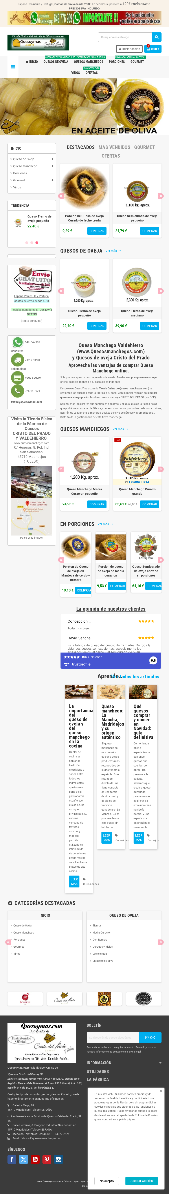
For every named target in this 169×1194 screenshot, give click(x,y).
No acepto (107, 1181)
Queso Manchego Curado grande (137, 491)
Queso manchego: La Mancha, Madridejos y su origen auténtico (112, 722)
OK (152, 1037)
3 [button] (36, 242)
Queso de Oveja (22, 925)
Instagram (58, 1159)
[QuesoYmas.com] (38, 42)
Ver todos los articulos (135, 677)
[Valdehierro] (144, 998)
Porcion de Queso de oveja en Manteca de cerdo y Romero (75, 573)
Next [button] (161, 196)
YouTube (35, 1159)
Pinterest (46, 1159)
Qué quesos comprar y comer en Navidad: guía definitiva (143, 722)
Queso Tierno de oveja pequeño (84, 313)
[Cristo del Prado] (25, 998)
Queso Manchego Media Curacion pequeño (84, 491)
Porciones (19, 939)
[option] (84, 201)
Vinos (16, 953)
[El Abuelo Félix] (64, 998)
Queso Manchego (23, 932)
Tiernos (97, 925)
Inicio (44, 915)
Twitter (23, 1159)
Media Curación (102, 932)
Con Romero (100, 939)
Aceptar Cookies (141, 1181)
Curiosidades (91, 884)
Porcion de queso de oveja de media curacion (111, 571)
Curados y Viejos (103, 946)
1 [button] (26, 242)
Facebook (11, 1159)
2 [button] (31, 242)
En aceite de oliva (103, 960)
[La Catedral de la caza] (104, 998)
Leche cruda (100, 953)
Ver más (113, 251)
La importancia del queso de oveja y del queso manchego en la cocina (81, 726)
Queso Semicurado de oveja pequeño (137, 218)
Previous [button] (61, 196)
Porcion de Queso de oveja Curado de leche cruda (84, 218)
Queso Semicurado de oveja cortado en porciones (146, 571)
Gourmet (18, 946)
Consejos (153, 840)
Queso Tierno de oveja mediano (137, 313)
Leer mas (74, 881)
